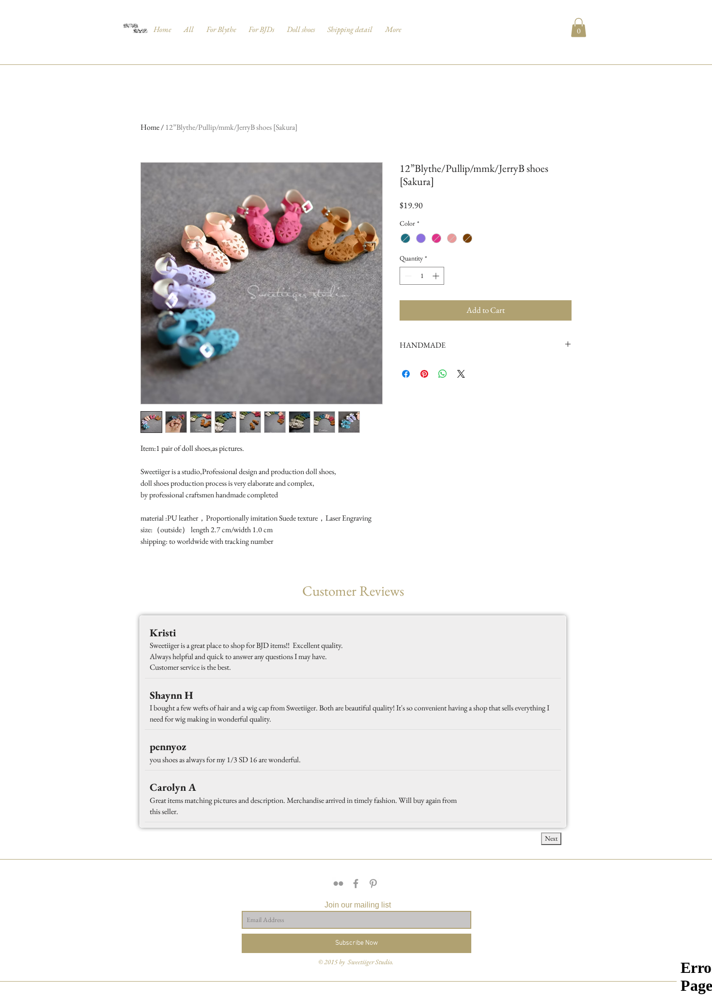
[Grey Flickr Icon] (338, 883)
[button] (188, 25)
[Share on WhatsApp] (443, 374)
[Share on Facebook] (406, 374)
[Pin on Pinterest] (424, 374)
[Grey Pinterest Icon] (373, 883)
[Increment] (437, 275)
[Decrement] (407, 275)
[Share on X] (461, 374)
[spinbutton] (422, 275)
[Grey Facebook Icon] (356, 883)
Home (149, 127)
